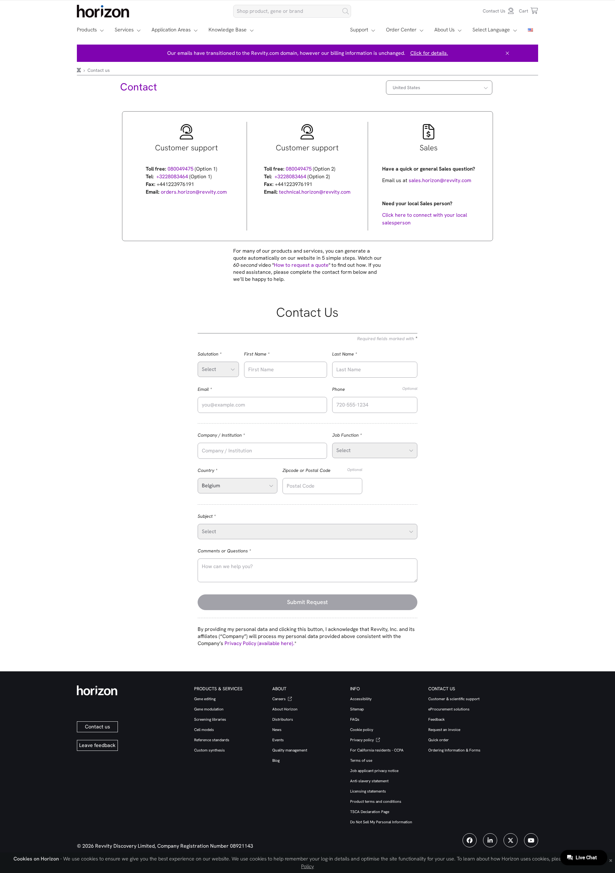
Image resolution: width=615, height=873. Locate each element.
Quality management (289, 750)
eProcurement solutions (449, 709)
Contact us (97, 726)
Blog (276, 760)
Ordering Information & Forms (454, 750)
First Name (266, 354)
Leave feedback (97, 745)
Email (214, 389)
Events (278, 740)
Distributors (282, 719)
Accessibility (361, 698)
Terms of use (361, 760)
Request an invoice (444, 729)
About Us (444, 29)
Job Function (356, 435)
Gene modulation (209, 709)
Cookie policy (361, 729)
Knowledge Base (228, 29)
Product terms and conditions (375, 801)
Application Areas (171, 29)
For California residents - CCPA (377, 750)
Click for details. (429, 53)
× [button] (610, 860)
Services (124, 29)
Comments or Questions (233, 551)
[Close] (507, 53)
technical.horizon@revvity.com (314, 192)
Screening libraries (210, 719)
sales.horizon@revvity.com (440, 180)
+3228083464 (172, 176)
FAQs (354, 719)
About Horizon (285, 709)
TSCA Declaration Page (369, 811)
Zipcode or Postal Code (322, 470)
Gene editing (205, 698)
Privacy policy (362, 740)
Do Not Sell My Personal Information (381, 822)
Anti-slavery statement (369, 781)
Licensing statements (368, 791)
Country (216, 470)
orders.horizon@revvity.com (194, 192)
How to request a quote (301, 265)
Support (359, 29)
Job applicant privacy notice (374, 770)
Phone (374, 389)
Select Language (491, 29)
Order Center (401, 29)
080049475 (180, 168)
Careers (279, 698)
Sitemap (357, 709)
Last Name (353, 354)
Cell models (204, 729)
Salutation (218, 354)
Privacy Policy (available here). (259, 643)
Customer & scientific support (454, 698)
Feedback (436, 719)
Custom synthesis (209, 750)
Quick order (438, 740)
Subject (216, 516)
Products (87, 29)
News (277, 729)
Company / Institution (230, 435)
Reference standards (211, 740)
